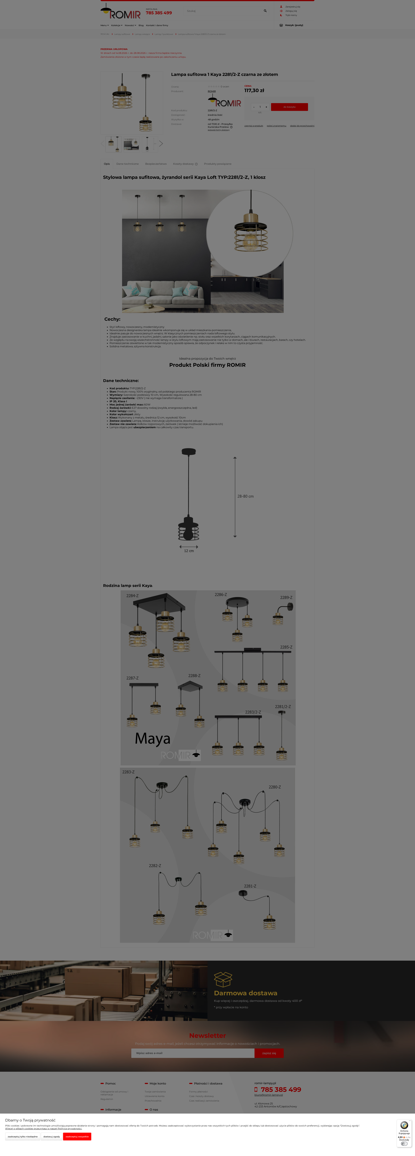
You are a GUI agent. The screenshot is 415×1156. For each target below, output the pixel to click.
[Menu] (410, 1121)
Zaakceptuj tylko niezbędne (23, 1136)
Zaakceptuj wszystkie (77, 1136)
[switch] (404, 1144)
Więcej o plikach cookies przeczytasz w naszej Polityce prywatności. (43, 1128)
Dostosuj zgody (51, 1136)
